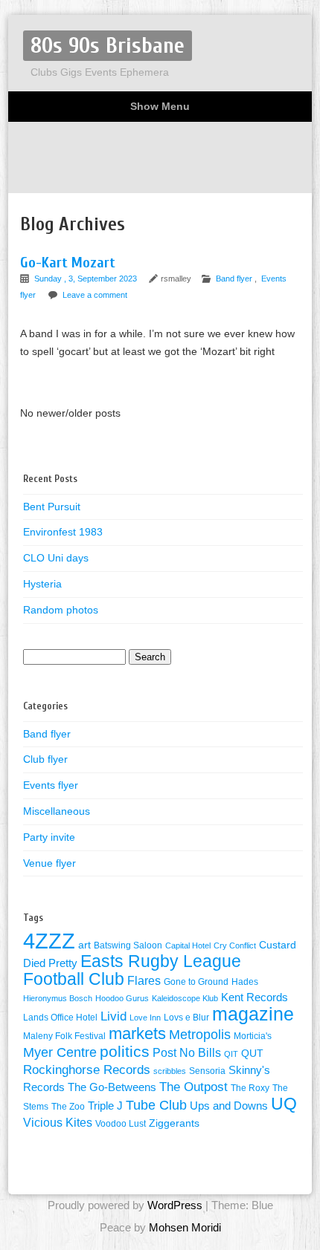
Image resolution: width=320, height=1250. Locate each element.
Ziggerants (174, 1123)
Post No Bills (187, 1052)
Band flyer (234, 278)
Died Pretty (50, 963)
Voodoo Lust (120, 1124)
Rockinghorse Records (86, 1070)
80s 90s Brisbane (108, 46)
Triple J (105, 1106)
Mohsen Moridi (185, 1227)
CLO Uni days (56, 558)
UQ (284, 1103)
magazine (253, 1013)
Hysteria (42, 584)
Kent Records (254, 997)
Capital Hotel (188, 945)
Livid (113, 1016)
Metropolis (200, 1034)
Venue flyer (49, 863)
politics (125, 1052)
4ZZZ (49, 940)
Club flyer (45, 759)
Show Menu (160, 106)
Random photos (60, 610)
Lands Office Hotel (60, 1017)
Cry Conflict (235, 945)
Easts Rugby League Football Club (132, 970)
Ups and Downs (229, 1106)
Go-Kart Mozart (67, 262)
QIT (231, 1053)
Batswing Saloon (128, 945)
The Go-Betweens (112, 1087)
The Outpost (193, 1086)
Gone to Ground (196, 982)
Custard (277, 945)
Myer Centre (60, 1052)
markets (137, 1033)
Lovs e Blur (186, 1017)
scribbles (169, 1071)
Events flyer (50, 785)
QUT (252, 1053)
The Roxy (250, 1088)
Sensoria (207, 1071)
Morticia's (253, 1036)
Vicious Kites (57, 1122)
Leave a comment (95, 294)
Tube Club (156, 1105)
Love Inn (145, 1017)
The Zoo (68, 1106)
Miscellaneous (56, 811)
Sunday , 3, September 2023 (86, 278)
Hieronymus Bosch (57, 998)
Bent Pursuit (51, 506)
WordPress (174, 1205)
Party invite (49, 837)
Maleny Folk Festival (64, 1036)
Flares (144, 980)
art (84, 945)
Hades (244, 982)
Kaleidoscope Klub (185, 998)
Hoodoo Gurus (122, 998)
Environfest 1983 (63, 532)
